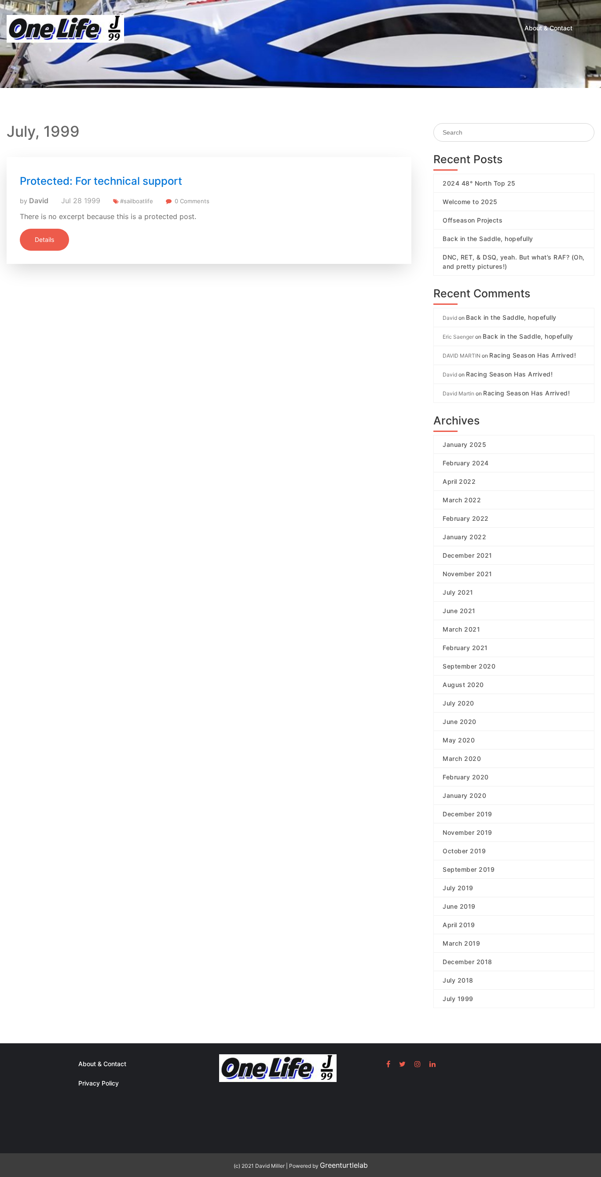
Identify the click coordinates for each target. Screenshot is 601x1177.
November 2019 (467, 832)
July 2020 (458, 703)
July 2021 (458, 592)
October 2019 (464, 851)
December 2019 (467, 814)
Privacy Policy (98, 1083)
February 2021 (465, 647)
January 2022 (464, 537)
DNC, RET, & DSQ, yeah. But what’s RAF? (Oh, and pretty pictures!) (514, 261)
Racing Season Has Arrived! (532, 355)
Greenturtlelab (344, 1165)
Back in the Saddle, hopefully (488, 238)
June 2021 (459, 610)
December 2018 (467, 961)
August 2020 (463, 684)
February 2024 (466, 463)
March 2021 (461, 629)
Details (44, 239)
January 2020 (464, 795)
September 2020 (469, 666)
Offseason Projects (472, 220)
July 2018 (458, 980)
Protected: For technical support (101, 181)
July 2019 (458, 888)
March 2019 (461, 943)
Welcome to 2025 (470, 201)
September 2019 (469, 869)
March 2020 (462, 758)
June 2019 (459, 906)
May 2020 (459, 740)
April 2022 (459, 481)
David (38, 200)
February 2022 (466, 518)
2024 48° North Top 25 (479, 183)
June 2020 (459, 721)
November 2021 (467, 574)
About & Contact (548, 28)
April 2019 (459, 924)
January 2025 (464, 444)
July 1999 (458, 998)
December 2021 (467, 555)
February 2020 (466, 777)
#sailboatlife (136, 201)
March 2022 (462, 500)
